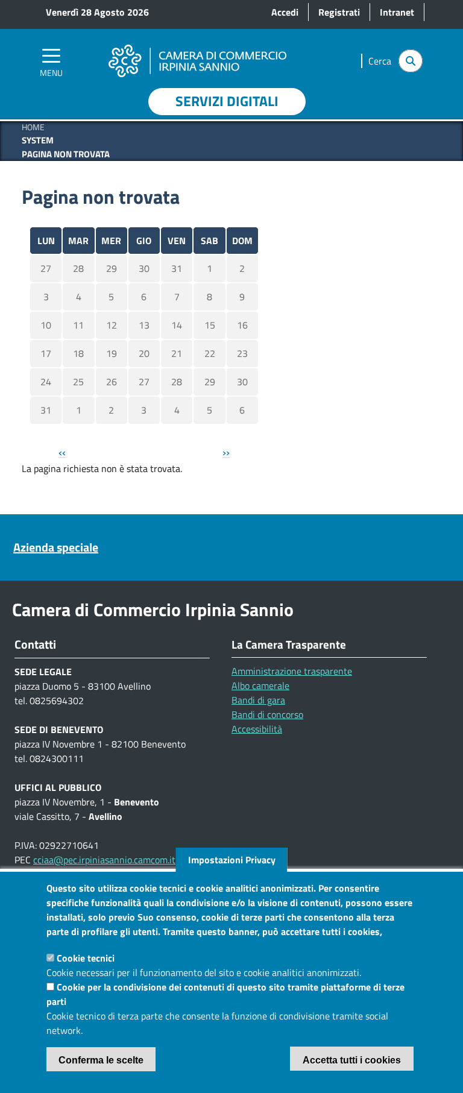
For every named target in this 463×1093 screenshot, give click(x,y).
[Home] (197, 44)
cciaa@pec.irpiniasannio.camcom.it (104, 859)
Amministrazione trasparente (292, 671)
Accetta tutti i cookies (352, 1060)
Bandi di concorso (267, 714)
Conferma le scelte (100, 1060)
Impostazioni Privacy (232, 859)
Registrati (339, 12)
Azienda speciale (55, 547)
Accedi (284, 12)
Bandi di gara (258, 700)
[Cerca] (410, 60)
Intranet (397, 12)
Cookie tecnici (86, 958)
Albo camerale (260, 685)
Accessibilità (257, 729)
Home (33, 127)
